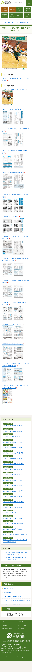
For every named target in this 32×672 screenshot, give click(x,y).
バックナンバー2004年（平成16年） (13, 431)
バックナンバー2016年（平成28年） (13, 496)
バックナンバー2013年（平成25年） (13, 480)
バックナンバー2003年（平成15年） (13, 426)
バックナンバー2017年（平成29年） (13, 502)
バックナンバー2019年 (9, 513)
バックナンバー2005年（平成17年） (13, 437)
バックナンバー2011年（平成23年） (13, 469)
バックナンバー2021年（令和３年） (13, 524)
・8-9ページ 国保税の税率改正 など (13, 173)
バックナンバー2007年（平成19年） (13, 447)
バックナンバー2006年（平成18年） (13, 442)
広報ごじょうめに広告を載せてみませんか (15, 534)
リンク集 (21, 628)
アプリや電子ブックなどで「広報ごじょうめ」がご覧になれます (15, 541)
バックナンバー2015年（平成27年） (13, 491)
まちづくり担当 (8, 588)
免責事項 (5, 625)
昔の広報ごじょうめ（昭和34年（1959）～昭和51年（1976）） (17, 553)
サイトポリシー (7, 622)
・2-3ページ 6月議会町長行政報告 (12, 109)
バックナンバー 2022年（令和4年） (13, 529)
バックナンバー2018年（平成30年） (13, 507)
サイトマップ (22, 625)
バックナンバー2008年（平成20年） (13, 453)
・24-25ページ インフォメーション (12, 344)
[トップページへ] (16, 635)
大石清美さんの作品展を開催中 (13, 597)
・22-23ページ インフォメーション (12, 324)
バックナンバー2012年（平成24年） (13, 475)
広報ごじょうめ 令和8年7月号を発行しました (17, 604)
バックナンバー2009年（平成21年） (13, 458)
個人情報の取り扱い (8, 628)
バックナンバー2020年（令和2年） (13, 518)
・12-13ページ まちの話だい (10, 217)
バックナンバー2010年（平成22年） (13, 464)
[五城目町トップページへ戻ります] (16, 2)
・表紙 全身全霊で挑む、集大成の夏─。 (14, 89)
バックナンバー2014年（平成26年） (13, 486)
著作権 (21, 622)
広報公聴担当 (8, 584)
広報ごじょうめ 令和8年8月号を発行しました (17, 600)
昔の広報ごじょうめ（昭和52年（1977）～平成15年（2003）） (17, 558)
